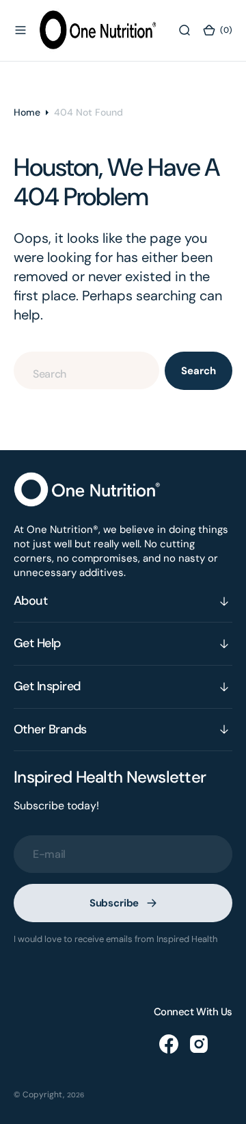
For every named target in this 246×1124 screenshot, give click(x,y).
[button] (20, 30)
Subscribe (114, 903)
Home (27, 112)
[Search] (184, 30)
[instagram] (199, 1044)
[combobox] (86, 370)
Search (198, 371)
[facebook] (169, 1044)
